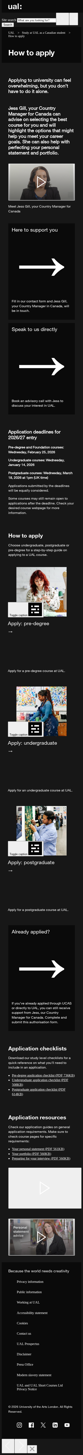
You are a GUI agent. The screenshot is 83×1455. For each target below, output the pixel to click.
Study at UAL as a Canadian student (43, 32)
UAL (11, 32)
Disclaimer (24, 1354)
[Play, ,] (45, 1188)
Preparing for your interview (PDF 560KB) (41, 1158)
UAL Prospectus (28, 1344)
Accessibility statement (32, 1313)
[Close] (32, 1449)
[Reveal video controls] (41, 182)
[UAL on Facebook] (31, 1425)
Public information (29, 1292)
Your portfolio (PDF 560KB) (31, 1154)
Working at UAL (28, 1302)
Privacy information (30, 1281)
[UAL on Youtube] (67, 1425)
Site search (9, 20)
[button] (62, 19)
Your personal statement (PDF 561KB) (38, 1149)
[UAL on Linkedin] (55, 1425)
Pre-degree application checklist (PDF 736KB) (43, 1075)
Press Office (25, 1364)
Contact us (24, 1333)
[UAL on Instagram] (19, 1425)
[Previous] (8, 1446)
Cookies (22, 1323)
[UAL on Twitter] (43, 1425)
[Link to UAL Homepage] (14, 6)
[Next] (20, 1446)
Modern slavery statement (34, 1375)
